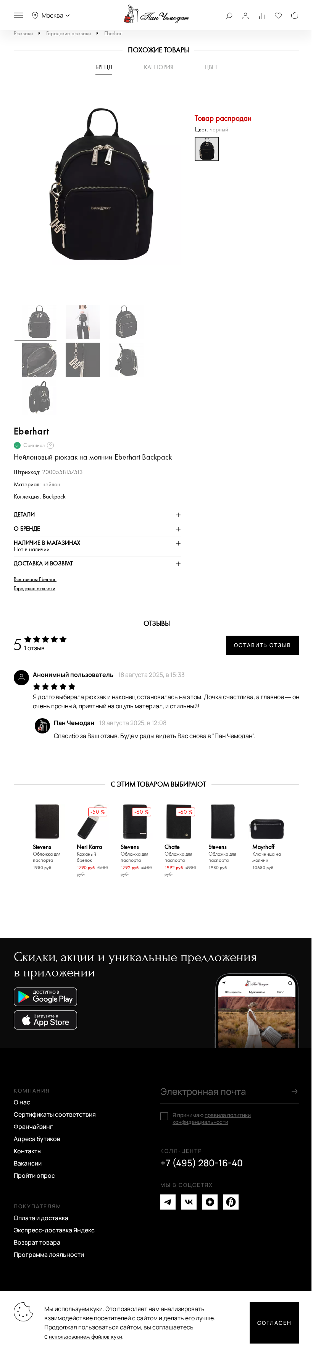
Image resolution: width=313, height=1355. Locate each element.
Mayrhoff (266, 853)
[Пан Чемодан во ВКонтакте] (189, 1202)
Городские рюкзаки (68, 33)
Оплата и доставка (41, 1218)
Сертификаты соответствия (55, 1114)
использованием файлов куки (85, 1337)
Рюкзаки (23, 33)
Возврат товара (37, 1242)
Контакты (28, 1151)
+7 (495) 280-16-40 (201, 1162)
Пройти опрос (34, 1175)
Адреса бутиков (37, 1139)
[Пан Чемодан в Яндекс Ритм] (231, 1202)
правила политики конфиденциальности (212, 1118)
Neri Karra (89, 853)
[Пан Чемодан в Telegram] (168, 1202)
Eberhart (113, 33)
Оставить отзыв (262, 645)
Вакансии (28, 1163)
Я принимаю (212, 1118)
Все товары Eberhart (35, 579)
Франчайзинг (33, 1126)
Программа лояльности (49, 1254)
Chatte (178, 853)
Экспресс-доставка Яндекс (54, 1230)
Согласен (274, 1322)
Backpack (54, 497)
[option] (97, 189)
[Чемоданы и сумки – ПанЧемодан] (156, 14)
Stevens (47, 853)
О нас (22, 1102)
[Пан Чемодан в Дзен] (210, 1202)
